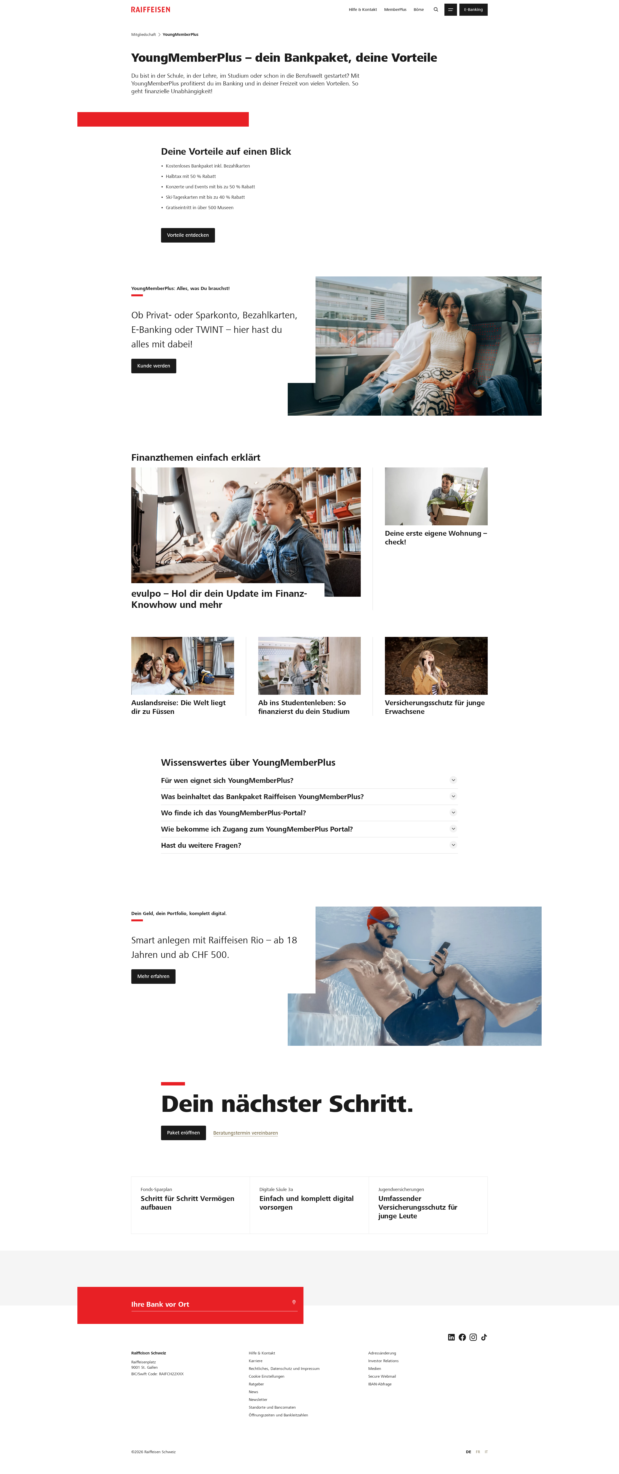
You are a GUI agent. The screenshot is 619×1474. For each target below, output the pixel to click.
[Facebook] (462, 1337)
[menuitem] (363, 10)
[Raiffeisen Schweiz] (150, 9)
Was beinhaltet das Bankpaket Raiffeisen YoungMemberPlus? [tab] (262, 797)
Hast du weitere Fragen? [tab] (201, 845)
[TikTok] (484, 1337)
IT (486, 1452)
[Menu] (450, 10)
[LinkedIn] (451, 1337)
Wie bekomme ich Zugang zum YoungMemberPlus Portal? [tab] (257, 829)
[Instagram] (473, 1337)
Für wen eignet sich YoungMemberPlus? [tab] (227, 780)
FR (478, 1452)
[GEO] (294, 1302)
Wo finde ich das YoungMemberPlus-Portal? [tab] (233, 813)
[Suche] (436, 10)
